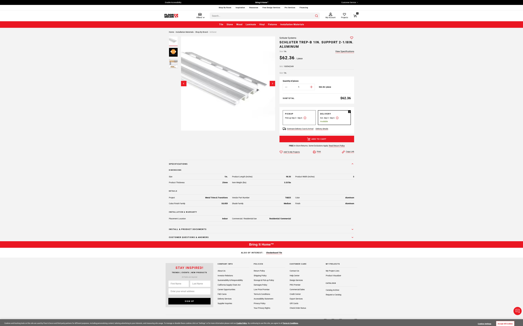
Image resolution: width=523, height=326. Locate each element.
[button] (199, 16)
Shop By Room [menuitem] (225, 8)
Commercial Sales (297, 289)
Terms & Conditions (262, 294)
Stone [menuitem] (230, 24)
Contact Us (294, 271)
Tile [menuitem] (221, 24)
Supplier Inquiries (225, 303)
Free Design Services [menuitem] (271, 8)
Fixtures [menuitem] (272, 24)
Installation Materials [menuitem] (292, 24)
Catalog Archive (332, 290)
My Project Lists (332, 271)
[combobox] (265, 16)
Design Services (296, 280)
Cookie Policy (241, 323)
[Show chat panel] (517, 311)
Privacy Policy (259, 303)
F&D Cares (222, 294)
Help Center (294, 275)
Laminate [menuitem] (251, 24)
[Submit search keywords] (316, 16)
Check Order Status (298, 308)
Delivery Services (225, 299)
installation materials (185, 32)
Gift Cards (294, 303)
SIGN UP (189, 301)
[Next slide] (272, 83)
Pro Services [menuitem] (290, 8)
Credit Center (295, 294)
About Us (221, 271)
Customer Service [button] (348, 2)
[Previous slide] (183, 83)
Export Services (296, 299)
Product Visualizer (333, 275)
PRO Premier (295, 285)
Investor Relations (225, 275)
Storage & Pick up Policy (264, 280)
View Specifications (344, 51)
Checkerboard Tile (274, 253)
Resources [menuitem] (253, 8)
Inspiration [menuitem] (240, 8)
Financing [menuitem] (304, 8)
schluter (213, 32)
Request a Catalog (333, 295)
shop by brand (201, 32)
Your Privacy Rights (262, 308)
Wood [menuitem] (239, 24)
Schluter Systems (287, 38)
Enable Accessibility (173, 2)
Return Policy (259, 271)
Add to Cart (318, 139)
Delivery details (322, 129)
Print (319, 151)
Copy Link (350, 151)
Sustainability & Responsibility (230, 280)
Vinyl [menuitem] (262, 24)
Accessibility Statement (263, 299)
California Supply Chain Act (229, 285)
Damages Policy (260, 285)
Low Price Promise (261, 289)
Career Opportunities (226, 289)
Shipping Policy (260, 275)
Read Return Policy (337, 146)
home (171, 32)
